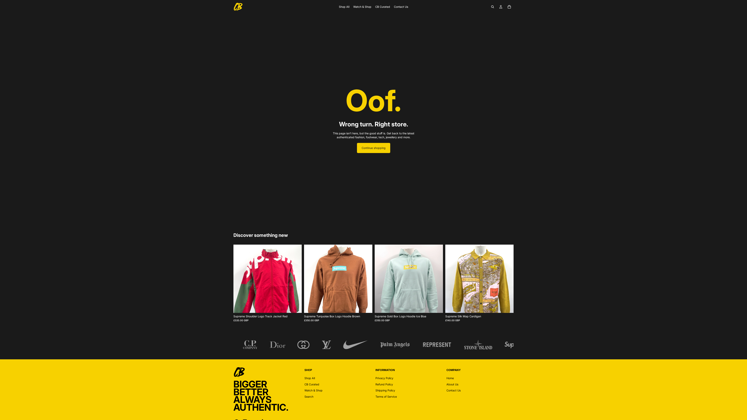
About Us (452, 384)
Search (308, 396)
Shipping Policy (385, 390)
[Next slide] (296, 279)
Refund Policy (384, 384)
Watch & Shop (313, 390)
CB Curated (311, 384)
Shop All (309, 378)
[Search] (492, 7)
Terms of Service (386, 396)
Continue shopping (374, 148)
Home (450, 378)
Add (369, 307)
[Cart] (509, 7)
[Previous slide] (239, 279)
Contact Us (453, 390)
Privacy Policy (384, 378)
